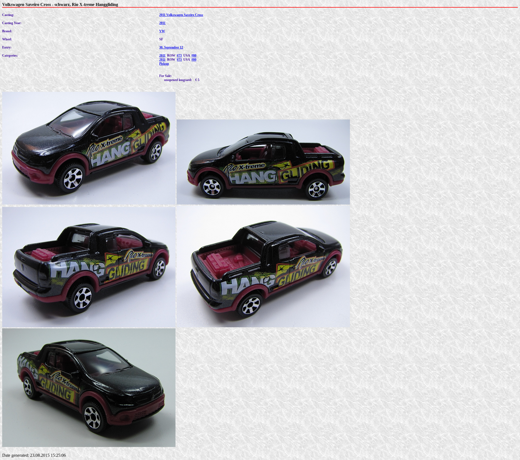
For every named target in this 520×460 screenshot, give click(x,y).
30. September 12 (171, 47)
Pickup (164, 64)
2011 (162, 23)
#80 (193, 55)
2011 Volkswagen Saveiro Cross (181, 15)
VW (162, 31)
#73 (179, 55)
